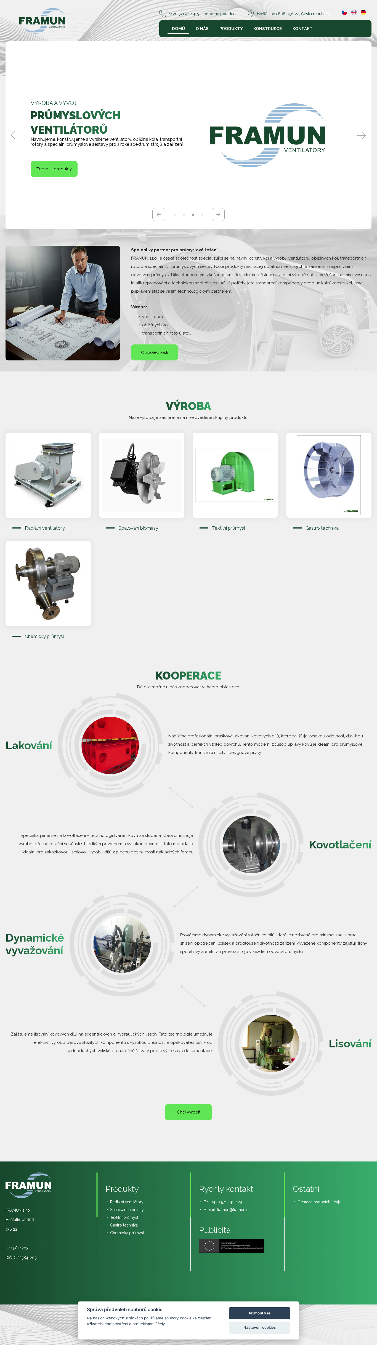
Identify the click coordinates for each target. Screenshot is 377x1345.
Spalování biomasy (127, 1209)
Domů (178, 28)
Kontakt (303, 28)
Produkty (231, 28)
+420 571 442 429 (227, 1202)
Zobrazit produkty (54, 173)
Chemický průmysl (127, 1233)
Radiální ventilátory (127, 1202)
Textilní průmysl (124, 1217)
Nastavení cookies (259, 1327)
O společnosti (154, 352)
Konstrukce (267, 28)
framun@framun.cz (234, 1209)
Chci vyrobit (188, 1112)
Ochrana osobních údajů (319, 1202)
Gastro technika (124, 1225)
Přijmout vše (259, 1313)
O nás (202, 28)
